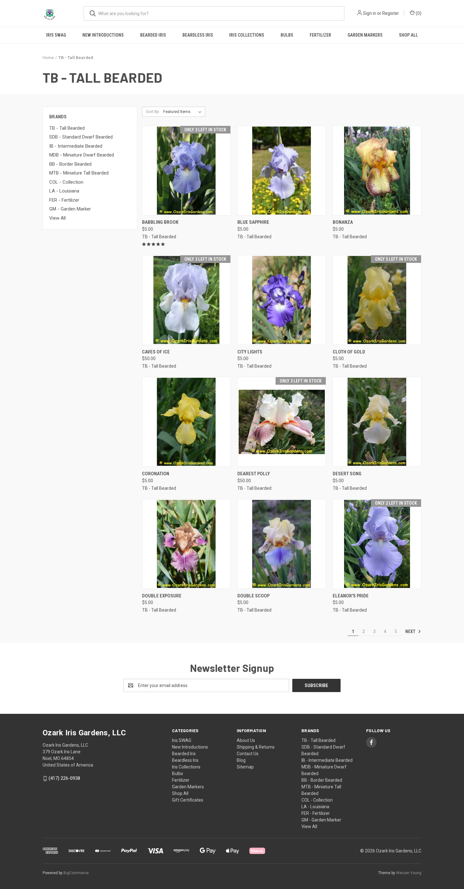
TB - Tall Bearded (67, 128)
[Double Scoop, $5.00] (282, 544)
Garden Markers (365, 35)
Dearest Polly (253, 474)
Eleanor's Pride (351, 596)
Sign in (369, 13)
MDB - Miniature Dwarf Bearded (81, 155)
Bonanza (343, 222)
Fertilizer (320, 35)
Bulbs (287, 35)
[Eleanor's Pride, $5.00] (377, 544)
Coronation (155, 474)
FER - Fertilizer (64, 200)
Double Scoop (253, 596)
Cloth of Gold (349, 352)
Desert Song (347, 474)
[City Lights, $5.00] (282, 300)
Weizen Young (408, 873)
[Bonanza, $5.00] (377, 170)
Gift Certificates (187, 800)
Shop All (408, 35)
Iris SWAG (56, 35)
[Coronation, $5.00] (186, 421)
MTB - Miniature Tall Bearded (79, 173)
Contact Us (248, 753)
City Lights (249, 352)
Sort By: (153, 111)
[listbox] (183, 111)
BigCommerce (76, 873)
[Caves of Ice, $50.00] (186, 300)
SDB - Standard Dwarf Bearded (81, 137)
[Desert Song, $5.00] (377, 421)
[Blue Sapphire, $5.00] (282, 170)
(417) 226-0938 (64, 778)
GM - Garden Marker (70, 209)
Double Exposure (161, 596)
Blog (241, 760)
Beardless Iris (197, 35)
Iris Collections (246, 35)
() (418, 13)
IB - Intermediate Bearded (75, 146)
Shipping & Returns (256, 747)
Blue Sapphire (253, 222)
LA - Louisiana (64, 191)
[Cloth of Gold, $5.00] (377, 300)
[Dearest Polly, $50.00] (282, 421)
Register (390, 13)
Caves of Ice (156, 352)
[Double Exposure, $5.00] (186, 544)
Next (410, 631)
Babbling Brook (160, 222)
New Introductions (103, 35)
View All (57, 218)
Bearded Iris (153, 35)
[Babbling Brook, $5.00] (186, 170)
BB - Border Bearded (70, 164)
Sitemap (245, 766)
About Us (246, 740)
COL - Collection (66, 182)
